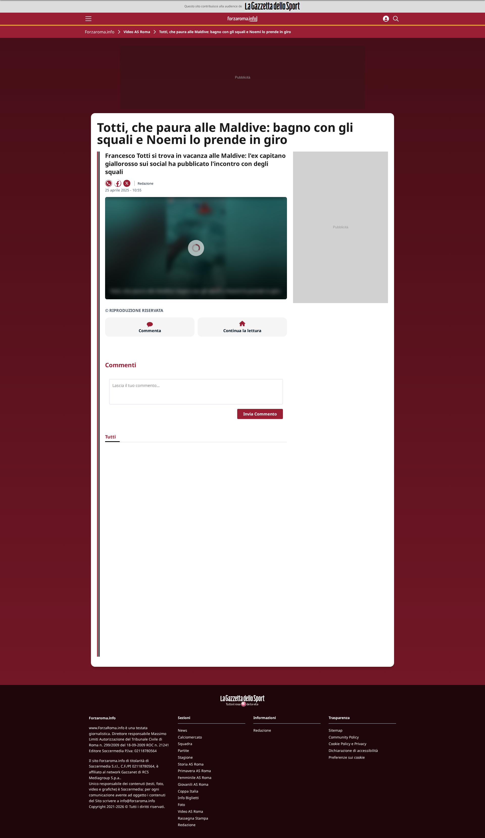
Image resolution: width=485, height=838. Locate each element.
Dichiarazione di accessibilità (353, 750)
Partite (183, 750)
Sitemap (336, 730)
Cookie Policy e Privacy (347, 743)
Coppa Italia (188, 791)
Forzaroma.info (99, 32)
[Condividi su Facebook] (117, 183)
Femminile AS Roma (194, 777)
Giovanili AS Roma (193, 784)
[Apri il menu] (88, 18)
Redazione (187, 824)
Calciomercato (190, 737)
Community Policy (344, 737)
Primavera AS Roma (194, 770)
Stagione (185, 757)
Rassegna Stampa (193, 818)
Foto (181, 804)
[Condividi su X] (126, 183)
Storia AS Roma (191, 764)
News (182, 730)
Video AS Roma (137, 31)
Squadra (185, 743)
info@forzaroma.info (137, 800)
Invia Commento (260, 414)
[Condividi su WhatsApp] (108, 183)
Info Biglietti (188, 797)
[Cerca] (396, 18)
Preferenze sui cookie (347, 757)
